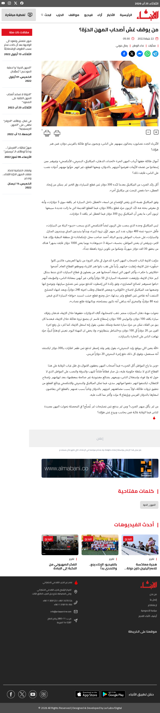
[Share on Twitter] (132, 54)
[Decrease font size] (148, 132)
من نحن (153, 594)
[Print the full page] (56, 132)
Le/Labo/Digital (113, 707)
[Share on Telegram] (155, 54)
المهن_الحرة (149, 505)
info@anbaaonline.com (60, 612)
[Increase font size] (156, 132)
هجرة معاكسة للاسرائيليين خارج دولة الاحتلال (142, 568)
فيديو (88, 15)
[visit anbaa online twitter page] (22, 694)
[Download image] (45, 123)
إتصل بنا (153, 599)
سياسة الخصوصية (149, 610)
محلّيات (152, 45)
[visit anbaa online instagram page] (43, 694)
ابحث (47, 15)
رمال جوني (122, 45)
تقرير (151, 558)
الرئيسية (126, 15)
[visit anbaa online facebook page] (11, 694)
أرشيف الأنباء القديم (148, 616)
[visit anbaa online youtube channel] (32, 694)
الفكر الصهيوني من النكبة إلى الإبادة (63, 566)
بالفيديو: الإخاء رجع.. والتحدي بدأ (103, 566)
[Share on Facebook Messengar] (140, 54)
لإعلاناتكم (152, 605)
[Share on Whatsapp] (147, 54)
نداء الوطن (138, 45)
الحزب (60, 15)
